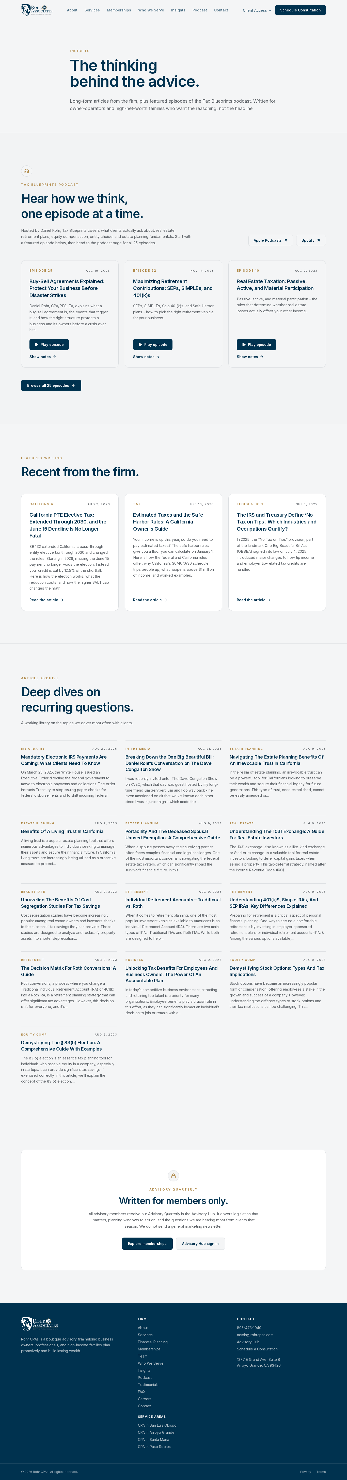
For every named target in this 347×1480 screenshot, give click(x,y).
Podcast (200, 10)
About (72, 10)
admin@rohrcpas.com (255, 1335)
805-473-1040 (249, 1327)
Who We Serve (151, 10)
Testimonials (148, 1384)
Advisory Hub (248, 1342)
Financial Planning (153, 1342)
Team (142, 1356)
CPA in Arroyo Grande (156, 1432)
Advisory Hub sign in (200, 1243)
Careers (144, 1399)
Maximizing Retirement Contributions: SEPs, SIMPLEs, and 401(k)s (173, 288)
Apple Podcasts (268, 240)
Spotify (308, 240)
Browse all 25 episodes (48, 385)
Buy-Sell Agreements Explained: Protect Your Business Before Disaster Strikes (66, 288)
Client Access (255, 10)
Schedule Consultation (300, 10)
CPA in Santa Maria (153, 1439)
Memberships (119, 10)
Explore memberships (147, 1243)
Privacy (305, 1472)
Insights (178, 10)
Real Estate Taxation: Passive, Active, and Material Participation (275, 284)
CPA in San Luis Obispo (157, 1425)
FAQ (141, 1392)
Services (92, 10)
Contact (221, 10)
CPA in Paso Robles (154, 1446)
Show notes (40, 356)
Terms (321, 1472)
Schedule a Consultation (257, 1349)
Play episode (52, 344)
